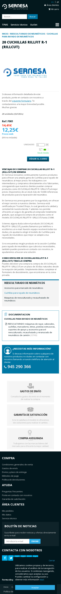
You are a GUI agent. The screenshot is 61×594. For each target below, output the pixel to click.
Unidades (29, 144)
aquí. (42, 579)
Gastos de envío (10, 468)
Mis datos (6, 514)
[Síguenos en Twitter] (11, 558)
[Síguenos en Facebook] (5, 558)
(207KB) (31, 329)
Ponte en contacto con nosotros (17, 495)
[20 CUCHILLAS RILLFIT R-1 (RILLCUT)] (25, 90)
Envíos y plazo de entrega (14, 472)
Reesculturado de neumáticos (24, 283)
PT (58, 1)
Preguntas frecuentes (12, 491)
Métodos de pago (10, 475)
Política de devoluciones (13, 479)
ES (52, 1)
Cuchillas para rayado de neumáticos (22, 292)
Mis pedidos (8, 510)
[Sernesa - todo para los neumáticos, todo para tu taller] (16, 6)
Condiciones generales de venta (17, 464)
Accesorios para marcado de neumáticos (23, 288)
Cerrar (52, 560)
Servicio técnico (9, 518)
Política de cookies (12, 591)
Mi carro (55, 9)
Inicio (6, 586)
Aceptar (35, 587)
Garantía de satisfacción (13, 499)
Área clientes (53, 5)
